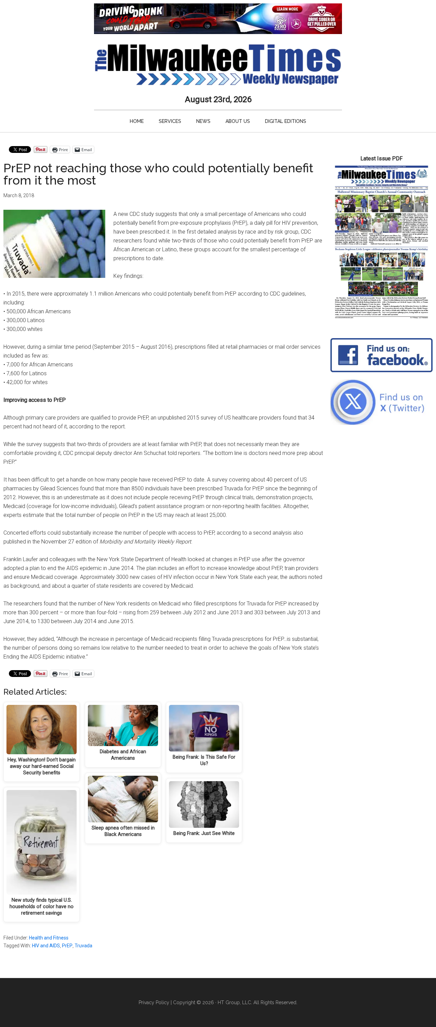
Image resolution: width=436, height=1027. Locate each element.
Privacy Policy (154, 1002)
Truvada (83, 945)
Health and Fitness (48, 938)
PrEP (67, 945)
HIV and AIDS (46, 945)
